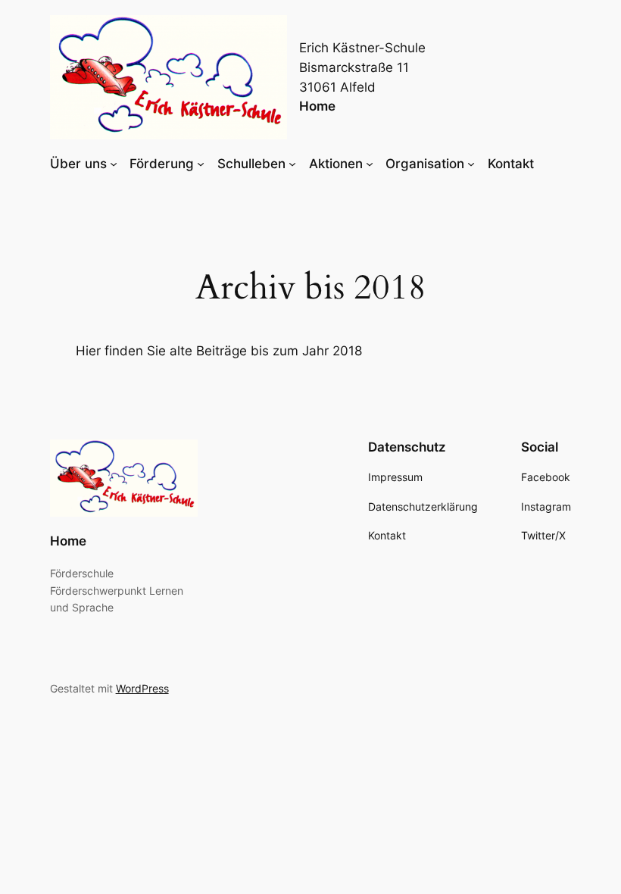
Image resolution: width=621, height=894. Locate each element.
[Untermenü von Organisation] (471, 163)
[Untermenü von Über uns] (113, 163)
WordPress (142, 688)
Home (317, 106)
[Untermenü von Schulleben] (292, 163)
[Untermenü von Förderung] (200, 163)
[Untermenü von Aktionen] (369, 163)
